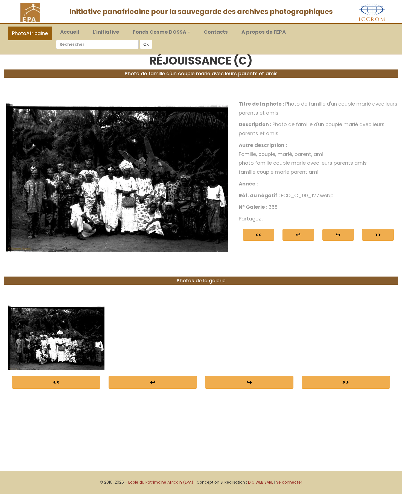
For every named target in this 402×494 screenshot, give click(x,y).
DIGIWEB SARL (260, 482)
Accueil (72, 31)
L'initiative (106, 31)
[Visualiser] (117, 175)
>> (378, 235)
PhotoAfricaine (30, 33)
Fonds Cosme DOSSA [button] (160, 31)
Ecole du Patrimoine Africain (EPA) (160, 482)
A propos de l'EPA (263, 31)
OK (146, 44)
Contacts (216, 31)
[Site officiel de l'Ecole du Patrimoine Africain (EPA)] (30, 12)
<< (258, 235)
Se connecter (289, 482)
